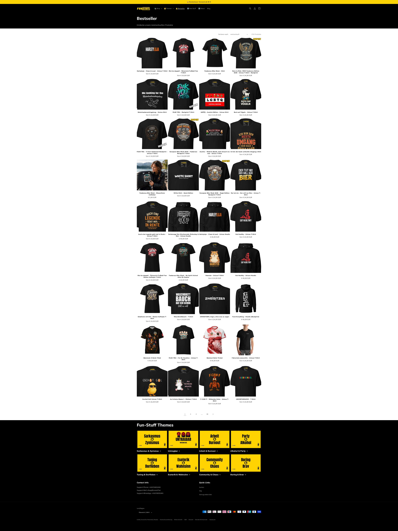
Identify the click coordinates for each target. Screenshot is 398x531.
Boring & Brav (237, 474)
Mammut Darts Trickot (215, 358)
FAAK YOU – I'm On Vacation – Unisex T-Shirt (183, 358)
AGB (185, 519)
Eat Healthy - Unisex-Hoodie (245, 275)
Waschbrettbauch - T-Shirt (183, 317)
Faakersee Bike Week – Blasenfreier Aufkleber (152, 194)
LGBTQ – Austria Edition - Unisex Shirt (215, 112)
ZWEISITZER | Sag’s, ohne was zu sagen (214, 317)
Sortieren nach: (223, 34)
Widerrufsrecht (178, 519)
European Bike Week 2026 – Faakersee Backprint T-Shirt (183, 152)
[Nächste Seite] (213, 414)
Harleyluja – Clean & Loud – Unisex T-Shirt (152, 71)
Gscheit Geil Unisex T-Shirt (152, 399)
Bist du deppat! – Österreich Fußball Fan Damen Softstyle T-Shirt (152, 276)
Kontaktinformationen (201, 519)
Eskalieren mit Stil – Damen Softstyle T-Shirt (152, 317)
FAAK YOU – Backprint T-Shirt (183, 112)
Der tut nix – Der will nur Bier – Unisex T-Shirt (246, 194)
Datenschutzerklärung (166, 519)
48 (207, 414)
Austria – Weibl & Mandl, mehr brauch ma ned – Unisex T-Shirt (215, 152)
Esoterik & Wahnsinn (178, 474)
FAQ (200, 491)
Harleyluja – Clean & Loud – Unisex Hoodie (214, 234)
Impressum (212, 519)
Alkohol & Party (238, 451)
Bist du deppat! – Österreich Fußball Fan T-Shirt (183, 72)
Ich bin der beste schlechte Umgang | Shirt (246, 151)
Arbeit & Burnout (207, 451)
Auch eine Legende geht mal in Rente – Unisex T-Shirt (152, 235)
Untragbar (173, 451)
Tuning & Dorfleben (146, 474)
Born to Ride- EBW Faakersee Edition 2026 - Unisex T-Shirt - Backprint (245, 72)
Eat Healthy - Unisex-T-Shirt (246, 234)
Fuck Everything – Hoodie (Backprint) (245, 317)
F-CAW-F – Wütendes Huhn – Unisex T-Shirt (214, 400)
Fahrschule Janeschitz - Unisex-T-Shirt (246, 358)
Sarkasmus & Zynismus (148, 451)
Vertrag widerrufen (205, 494)
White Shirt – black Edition (183, 193)
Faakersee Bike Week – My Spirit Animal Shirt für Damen (183, 276)
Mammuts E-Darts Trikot (152, 358)
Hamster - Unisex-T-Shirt (215, 275)
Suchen (201, 487)
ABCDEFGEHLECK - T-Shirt (245, 399)
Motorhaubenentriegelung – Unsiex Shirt (152, 112)
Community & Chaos (208, 474)
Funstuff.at (144, 519)
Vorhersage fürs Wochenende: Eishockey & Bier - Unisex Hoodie (183, 235)
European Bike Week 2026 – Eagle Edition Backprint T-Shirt (214, 194)
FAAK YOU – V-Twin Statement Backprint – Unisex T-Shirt (152, 152)
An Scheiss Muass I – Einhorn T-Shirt (183, 399)
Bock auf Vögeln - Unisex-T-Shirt (246, 112)
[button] (158, 8)
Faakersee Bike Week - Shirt (214, 71)
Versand (191, 519)
